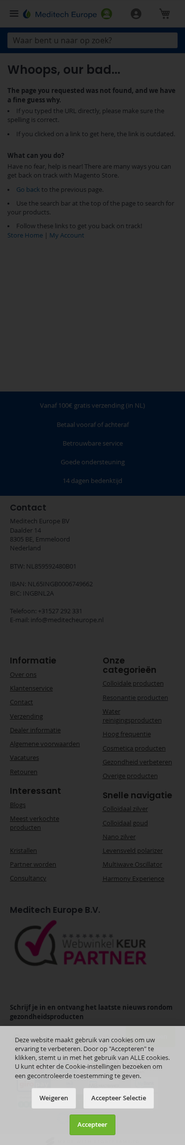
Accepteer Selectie (118, 1098)
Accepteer (92, 1124)
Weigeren (53, 1098)
